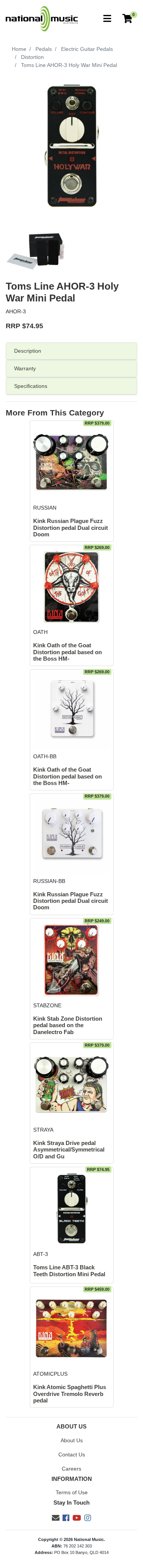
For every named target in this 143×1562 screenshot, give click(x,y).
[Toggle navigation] (107, 18)
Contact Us (71, 1454)
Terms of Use (72, 1492)
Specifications (30, 386)
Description (27, 351)
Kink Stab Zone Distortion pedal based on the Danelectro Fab (67, 1025)
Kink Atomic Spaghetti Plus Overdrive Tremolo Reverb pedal (69, 1394)
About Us (72, 1440)
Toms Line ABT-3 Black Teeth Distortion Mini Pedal (69, 1270)
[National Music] (42, 18)
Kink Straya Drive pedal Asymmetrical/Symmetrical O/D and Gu (68, 1150)
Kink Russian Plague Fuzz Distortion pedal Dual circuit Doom (70, 527)
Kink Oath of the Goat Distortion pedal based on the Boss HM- (67, 652)
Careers (71, 1469)
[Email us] (55, 1518)
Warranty (25, 368)
